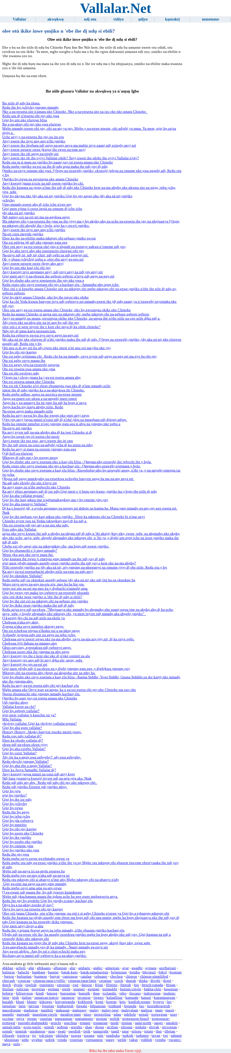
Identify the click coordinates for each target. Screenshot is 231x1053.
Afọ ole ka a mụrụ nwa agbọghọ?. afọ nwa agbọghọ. (41, 757)
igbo (122, 993)
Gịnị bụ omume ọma (17, 846)
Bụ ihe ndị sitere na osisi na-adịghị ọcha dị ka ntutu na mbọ (47, 445)
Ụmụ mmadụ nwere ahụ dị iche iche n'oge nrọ (37, 204)
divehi (155, 981)
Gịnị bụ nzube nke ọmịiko (22, 842)
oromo (32, 1019)
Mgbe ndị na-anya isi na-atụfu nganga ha (33, 871)
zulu (16, 1044)
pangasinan (63, 1019)
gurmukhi (109, 989)
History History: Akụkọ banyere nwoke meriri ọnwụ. (42, 732)
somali (7, 1031)
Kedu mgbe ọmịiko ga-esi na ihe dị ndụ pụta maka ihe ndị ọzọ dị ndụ (55, 167)
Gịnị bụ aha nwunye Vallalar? (24, 504)
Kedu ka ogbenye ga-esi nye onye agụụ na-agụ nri (40, 335)
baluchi (23, 972)
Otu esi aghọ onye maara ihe (23, 361)
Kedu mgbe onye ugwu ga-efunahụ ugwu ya (35, 859)
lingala (81, 1006)
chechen (116, 976)
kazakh (7, 1002)
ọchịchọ (8, 200)
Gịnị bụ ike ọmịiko (16, 837)
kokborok (85, 1002)
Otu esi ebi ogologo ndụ (20, 373)
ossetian (46, 1019)
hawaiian (171, 989)
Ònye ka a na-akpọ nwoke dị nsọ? (28, 905)
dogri (167, 981)
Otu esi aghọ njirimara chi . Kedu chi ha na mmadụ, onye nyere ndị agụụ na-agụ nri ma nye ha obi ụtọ (79, 356)
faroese (86, 985)
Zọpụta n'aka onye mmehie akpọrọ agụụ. (33, 626)
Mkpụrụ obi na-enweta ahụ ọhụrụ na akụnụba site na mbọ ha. (48, 673)
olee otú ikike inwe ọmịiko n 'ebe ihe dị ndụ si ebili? (42, 597)
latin (22, 1006)
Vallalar (19, 19)
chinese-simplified (154, 976)
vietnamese (94, 1040)
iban (96, 993)
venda (62, 1040)
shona (99, 1027)
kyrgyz (158, 1002)
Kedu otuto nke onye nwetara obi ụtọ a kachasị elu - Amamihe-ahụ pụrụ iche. (60, 285)
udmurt (176, 1036)
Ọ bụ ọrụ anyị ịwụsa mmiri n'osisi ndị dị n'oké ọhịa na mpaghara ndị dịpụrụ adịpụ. (64, 420)
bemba (135, 972)
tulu (100, 1036)
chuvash (8, 981)
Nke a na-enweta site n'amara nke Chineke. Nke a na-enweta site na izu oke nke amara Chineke (75, 112)
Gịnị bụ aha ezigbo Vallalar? (24, 749)
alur (72, 968)
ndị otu (90, 19)
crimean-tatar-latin (82, 981)
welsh (121, 1040)
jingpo (99, 998)
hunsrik (84, 993)
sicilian (112, 1027)
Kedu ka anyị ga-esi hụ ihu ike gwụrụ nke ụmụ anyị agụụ (45, 415)
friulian (8, 989)
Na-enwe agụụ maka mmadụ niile (27, 411)
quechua (70, 1023)
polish (114, 1019)
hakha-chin (152, 989)
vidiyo (118, 19)
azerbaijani (167, 968)
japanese (68, 998)
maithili (47, 1010)
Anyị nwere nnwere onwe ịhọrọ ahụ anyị (33, 264)
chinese (131, 976)
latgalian (9, 1006)
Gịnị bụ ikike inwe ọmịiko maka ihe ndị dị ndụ (38, 605)
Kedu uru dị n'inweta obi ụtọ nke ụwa (30, 116)
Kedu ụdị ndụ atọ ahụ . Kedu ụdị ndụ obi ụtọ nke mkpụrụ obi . (49, 783)
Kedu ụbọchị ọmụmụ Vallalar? (25, 762)
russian (126, 1023)
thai (159, 1031)
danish (131, 981)
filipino (111, 985)
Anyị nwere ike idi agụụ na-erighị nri (30, 154)
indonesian (152, 993)
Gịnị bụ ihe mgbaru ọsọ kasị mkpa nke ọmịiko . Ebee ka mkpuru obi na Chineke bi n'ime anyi (73, 517)
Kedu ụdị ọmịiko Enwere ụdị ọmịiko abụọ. (34, 787)
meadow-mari (70, 1014)
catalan (86, 976)
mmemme (210, 19)
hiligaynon (24, 993)
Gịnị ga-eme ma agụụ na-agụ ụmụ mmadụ (34, 884)
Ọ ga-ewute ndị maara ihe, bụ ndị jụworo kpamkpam (42, 892)
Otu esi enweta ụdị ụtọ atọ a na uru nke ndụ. (35, 525)
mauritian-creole (44, 1014)
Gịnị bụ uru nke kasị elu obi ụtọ (26, 268)
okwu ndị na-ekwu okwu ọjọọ (25, 745)
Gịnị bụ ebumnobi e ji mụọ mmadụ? (29, 551)
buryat (55, 976)
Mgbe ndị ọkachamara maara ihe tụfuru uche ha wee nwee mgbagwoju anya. (60, 897)
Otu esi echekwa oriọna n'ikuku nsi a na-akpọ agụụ (41, 631)
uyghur (37, 1040)
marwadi (23, 1014)
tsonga (76, 1036)
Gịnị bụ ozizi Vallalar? (19, 753)
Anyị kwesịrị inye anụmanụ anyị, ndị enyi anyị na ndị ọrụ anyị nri (52, 272)
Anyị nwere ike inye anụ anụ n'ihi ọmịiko (33, 141)
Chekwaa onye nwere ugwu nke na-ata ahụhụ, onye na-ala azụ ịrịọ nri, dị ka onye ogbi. (68, 639)
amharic (84, 968)
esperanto (46, 985)
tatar (125, 1031)
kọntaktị (172, 19)
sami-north (143, 1023)
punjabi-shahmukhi (33, 1023)
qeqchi (56, 1023)
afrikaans (44, 968)
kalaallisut (114, 998)
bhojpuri (149, 972)
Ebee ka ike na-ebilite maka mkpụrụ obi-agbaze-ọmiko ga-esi (49, 238)
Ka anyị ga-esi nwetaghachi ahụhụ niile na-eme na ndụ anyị (47, 572)
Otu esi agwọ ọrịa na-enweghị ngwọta (30, 365)
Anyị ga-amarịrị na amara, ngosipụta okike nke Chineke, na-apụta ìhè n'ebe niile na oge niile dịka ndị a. (81, 318)
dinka (143, 981)
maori (169, 1010)
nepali (143, 1014)
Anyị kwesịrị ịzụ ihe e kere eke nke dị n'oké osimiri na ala (46, 656)
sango (158, 1023)
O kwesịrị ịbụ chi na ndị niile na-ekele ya (33, 618)
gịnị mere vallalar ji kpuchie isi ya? (29, 715)
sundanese (37, 1031)
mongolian (102, 1014)
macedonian (11, 1010)
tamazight (100, 1031)
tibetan (170, 1031)
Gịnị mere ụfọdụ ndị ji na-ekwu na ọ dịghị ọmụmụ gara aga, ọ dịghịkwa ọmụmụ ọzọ (66, 669)
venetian (76, 1040)
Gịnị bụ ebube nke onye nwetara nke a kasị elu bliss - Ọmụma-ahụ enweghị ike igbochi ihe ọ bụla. (77, 462)
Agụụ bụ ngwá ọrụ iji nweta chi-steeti (30, 437)
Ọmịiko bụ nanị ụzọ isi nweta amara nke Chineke (39, 698)
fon (136, 985)
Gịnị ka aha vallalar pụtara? (23, 496)
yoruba (160, 1040)
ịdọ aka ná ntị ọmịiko (18, 213)
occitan (8, 1019)
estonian (63, 985)
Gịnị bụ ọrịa (11, 791)
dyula (18, 985)
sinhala (140, 1027)
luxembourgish (158, 1006)
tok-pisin (46, 1036)
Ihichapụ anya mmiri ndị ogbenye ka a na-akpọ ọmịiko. (44, 956)
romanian (100, 1023)
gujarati (93, 989)
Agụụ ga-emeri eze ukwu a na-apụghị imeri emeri (39, 399)
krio (122, 1002)
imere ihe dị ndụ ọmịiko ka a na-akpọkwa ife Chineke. (43, 390)
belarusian (119, 972)
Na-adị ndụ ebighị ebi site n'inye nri (29, 483)
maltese (146, 1010)
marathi (8, 1014)
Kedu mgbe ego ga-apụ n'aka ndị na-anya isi (36, 875)
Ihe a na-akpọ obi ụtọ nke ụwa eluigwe (31, 124)
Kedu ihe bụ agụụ (15, 812)
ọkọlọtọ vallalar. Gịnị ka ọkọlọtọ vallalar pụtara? (39, 724)
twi (165, 1036)
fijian (99, 985)
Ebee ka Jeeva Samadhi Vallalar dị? (29, 770)
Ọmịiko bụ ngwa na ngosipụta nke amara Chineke (40, 179)
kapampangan (164, 998)
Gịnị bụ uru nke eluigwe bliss (24, 120)
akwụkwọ (55, 19)
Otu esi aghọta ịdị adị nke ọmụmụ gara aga (34, 242)
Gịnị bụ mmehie (14, 825)
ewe (76, 985)
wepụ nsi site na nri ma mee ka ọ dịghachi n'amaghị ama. (45, 589)
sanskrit (172, 1023)
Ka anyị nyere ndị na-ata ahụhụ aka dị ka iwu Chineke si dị (47, 432)
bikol (163, 972)
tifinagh (8, 1036)
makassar (63, 1010)
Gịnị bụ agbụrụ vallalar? (20, 711)
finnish (125, 985)
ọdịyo (143, 19)
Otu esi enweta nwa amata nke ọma (28, 369)
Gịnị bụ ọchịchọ (14, 804)
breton (9, 976)
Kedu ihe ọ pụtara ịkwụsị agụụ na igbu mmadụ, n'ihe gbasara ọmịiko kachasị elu (63, 930)
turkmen (142, 1036)
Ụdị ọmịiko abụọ (15, 702)
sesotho (76, 1027)
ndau (117, 1014)
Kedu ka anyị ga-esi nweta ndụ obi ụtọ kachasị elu (40, 686)
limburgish (65, 1006)
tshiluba (62, 1036)
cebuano (100, 976)
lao (169, 1002)
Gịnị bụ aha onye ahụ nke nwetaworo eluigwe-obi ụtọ (43, 251)
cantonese (70, 976)
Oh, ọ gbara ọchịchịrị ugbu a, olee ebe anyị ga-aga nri (43, 259)
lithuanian (98, 1006)
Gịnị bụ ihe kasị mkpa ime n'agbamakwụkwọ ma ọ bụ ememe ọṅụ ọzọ (55, 500)
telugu (136, 1031)
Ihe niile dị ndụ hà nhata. (21, 103)
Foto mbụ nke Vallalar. (19, 529)
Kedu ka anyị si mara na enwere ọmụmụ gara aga (39, 449)
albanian (60, 968)
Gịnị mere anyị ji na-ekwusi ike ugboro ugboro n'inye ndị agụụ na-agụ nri (58, 276)
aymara (150, 968)
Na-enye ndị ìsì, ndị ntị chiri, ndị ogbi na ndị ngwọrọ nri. (45, 255)
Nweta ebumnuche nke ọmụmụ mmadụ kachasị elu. (41, 694)
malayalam (129, 1010)
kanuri (146, 998)
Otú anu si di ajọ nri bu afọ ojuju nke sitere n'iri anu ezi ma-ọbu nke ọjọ (56, 348)
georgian (38, 989)
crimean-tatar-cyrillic (49, 981)
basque (53, 972)
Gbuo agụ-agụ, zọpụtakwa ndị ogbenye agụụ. (37, 648)
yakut (133, 1040)
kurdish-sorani (139, 1002)
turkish (128, 1036)
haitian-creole (130, 989)
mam (159, 1010)
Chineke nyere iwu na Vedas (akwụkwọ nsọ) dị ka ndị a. (44, 521)
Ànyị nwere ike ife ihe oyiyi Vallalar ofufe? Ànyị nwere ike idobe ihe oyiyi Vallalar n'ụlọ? (70, 158)
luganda (130, 1006)
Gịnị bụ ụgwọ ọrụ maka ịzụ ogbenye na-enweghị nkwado (45, 593)
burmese (40, 976)
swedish (74, 1031)
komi (99, 1002)
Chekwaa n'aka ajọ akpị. (20, 622)
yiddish (146, 1040)
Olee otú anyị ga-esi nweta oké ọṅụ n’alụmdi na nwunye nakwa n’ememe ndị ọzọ (64, 247)
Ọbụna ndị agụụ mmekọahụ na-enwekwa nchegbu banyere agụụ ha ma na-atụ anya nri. (68, 479)
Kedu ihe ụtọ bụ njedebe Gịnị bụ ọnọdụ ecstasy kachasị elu (47, 901)
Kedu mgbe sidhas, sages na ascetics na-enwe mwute (42, 394)
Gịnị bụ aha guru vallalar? (22, 728)
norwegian (159, 1014)
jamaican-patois (46, 998)
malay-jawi (110, 1010)
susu (51, 1031)
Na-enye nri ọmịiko (17, 428)
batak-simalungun (94, 972)
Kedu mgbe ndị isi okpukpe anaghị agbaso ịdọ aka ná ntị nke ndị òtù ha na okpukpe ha (68, 580)
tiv (34, 1036)
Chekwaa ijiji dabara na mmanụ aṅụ (29, 643)
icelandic (110, 993)
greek (66, 989)
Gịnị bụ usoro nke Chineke (22, 833)
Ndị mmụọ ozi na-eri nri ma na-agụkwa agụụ (36, 217)
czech (118, 981)
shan (88, 1027)
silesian (126, 1027)
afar (31, 968)
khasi (20, 1002)
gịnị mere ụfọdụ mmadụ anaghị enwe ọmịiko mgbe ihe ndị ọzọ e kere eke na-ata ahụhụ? (69, 563)
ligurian (48, 1006)
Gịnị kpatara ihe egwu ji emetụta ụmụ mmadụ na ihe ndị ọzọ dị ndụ (53, 559)
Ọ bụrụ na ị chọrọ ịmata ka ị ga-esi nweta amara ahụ (41, 378)
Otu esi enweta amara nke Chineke (28, 382)
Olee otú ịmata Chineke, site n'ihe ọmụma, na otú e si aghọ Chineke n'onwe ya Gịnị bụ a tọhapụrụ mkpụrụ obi (85, 913)
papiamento (84, 1019)
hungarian (68, 993)
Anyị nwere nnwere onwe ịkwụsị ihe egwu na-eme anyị (44, 150)
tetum (148, 1031)
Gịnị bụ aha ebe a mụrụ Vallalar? (27, 766)
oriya (20, 1019)
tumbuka (113, 1036)
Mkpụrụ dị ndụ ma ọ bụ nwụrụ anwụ (30, 458)
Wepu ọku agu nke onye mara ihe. (28, 555)
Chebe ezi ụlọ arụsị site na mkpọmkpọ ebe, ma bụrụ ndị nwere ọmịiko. (55, 546)
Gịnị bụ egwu (12, 808)
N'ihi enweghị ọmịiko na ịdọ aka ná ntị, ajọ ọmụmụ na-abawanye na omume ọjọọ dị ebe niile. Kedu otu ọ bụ (84, 567)
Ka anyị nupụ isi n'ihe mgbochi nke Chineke (36, 487)
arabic (98, 968)
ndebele (130, 1014)
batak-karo (69, 972)
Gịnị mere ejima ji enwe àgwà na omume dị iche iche (42, 209)
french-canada (152, 985)
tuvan (156, 1036)
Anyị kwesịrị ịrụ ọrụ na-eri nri (24, 664)
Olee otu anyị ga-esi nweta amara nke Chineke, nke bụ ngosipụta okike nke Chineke (66, 310)
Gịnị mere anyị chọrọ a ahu (22, 926)
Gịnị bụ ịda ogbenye (18, 821)
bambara (38, 972)
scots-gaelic (32, 1027)
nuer (173, 1014)
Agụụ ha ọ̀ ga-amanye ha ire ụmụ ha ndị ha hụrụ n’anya (44, 403)
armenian (112, 968)
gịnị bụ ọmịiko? (14, 795)
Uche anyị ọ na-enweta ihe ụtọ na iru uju (33, 137)
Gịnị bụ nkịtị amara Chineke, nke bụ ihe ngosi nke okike (45, 297)
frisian (171, 985)
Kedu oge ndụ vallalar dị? (22, 736)
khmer (32, 1002)
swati (62, 1031)
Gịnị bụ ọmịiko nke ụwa (20, 850)
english (31, 985)
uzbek (50, 1040)
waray (110, 1040)
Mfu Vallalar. (12, 719)
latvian (33, 1006)
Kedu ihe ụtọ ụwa (15, 854)
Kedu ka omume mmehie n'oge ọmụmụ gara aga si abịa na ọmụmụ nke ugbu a (61, 424)
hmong (52, 993)
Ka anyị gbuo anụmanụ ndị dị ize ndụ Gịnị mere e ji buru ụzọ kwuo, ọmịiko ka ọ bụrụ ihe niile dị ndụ (79, 491)
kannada (131, 998)
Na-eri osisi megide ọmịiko (22, 234)
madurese (31, 1010)
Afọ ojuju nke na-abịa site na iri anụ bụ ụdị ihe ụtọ (40, 323)
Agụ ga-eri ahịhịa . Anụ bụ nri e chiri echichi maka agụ (43, 951)
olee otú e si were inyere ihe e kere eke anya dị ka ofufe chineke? (51, 327)
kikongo (45, 1002)
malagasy (79, 1010)
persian (101, 1019)
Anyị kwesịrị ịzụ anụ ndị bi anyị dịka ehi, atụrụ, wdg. (42, 660)
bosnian (176, 972)
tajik (86, 1031)
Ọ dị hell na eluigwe (17, 453)
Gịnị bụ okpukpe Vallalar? (22, 576)
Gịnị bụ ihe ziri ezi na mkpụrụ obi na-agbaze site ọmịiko (45, 601)
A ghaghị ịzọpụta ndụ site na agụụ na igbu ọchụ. (39, 635)
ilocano (135, 993)
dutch (6, 985)
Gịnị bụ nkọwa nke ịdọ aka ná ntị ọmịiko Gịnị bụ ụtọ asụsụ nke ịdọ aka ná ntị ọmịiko (67, 196)
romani (85, 1023)
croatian (105, 981)
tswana (89, 1036)
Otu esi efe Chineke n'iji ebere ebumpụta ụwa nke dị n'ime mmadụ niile (56, 386)
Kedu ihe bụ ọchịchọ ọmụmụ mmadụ (30, 107)
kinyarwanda (65, 1002)
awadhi (137, 968)
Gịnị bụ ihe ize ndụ (17, 799)
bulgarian (24, 976)
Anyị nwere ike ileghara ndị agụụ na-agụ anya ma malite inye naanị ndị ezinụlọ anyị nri (69, 145)
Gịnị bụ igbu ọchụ (16, 816)
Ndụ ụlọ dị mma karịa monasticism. (29, 331)
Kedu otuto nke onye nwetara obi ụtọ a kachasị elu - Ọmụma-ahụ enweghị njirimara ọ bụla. (71, 466)
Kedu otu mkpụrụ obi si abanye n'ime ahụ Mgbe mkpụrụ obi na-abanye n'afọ (60, 880)
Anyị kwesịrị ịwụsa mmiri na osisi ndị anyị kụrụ (38, 774)
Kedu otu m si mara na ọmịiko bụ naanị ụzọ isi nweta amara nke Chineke (57, 162)
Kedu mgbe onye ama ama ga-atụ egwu (32, 888)
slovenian (169, 1027)
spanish (21, 1031)
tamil (115, 1031)
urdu (25, 1040)
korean (111, 1002)
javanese (84, 998)
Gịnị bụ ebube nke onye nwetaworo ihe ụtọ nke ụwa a (43, 280)
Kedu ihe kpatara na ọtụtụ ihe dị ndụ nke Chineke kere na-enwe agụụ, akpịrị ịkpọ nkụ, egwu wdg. (76, 943)
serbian (62, 1027)
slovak (154, 1027)
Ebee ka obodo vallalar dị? (22, 740)
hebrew (7, 993)
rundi (114, 1023)
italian (27, 998)
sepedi (49, 1027)
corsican (24, 981)
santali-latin (11, 1027)
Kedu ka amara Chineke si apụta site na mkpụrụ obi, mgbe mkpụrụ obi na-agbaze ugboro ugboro (75, 314)
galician (22, 989)
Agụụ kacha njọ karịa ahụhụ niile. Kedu (32, 407)
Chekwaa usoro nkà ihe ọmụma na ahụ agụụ (35, 652)
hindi (40, 993)
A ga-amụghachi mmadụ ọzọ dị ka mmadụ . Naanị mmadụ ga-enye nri (55, 947)
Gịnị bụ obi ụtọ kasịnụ (19, 352)
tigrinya (23, 1036)
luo (141, 1006)
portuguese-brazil (135, 1019)
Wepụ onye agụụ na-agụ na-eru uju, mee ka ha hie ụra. (43, 584)
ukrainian (11, 1040)
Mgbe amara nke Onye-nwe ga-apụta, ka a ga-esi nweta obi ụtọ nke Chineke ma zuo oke (69, 690)
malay (94, 1010)
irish (15, 998)
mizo (87, 1014)
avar (125, 968)
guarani (79, 989)
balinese (8, 972)
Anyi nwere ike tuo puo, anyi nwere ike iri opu (37, 441)
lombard (114, 1006)
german (53, 989)
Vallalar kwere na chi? (19, 707)
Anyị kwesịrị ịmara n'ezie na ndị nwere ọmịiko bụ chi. (43, 183)
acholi (21, 968)
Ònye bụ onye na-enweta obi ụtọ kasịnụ (32, 909)
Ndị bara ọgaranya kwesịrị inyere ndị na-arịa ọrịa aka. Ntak (47, 778)
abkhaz (7, 968)
